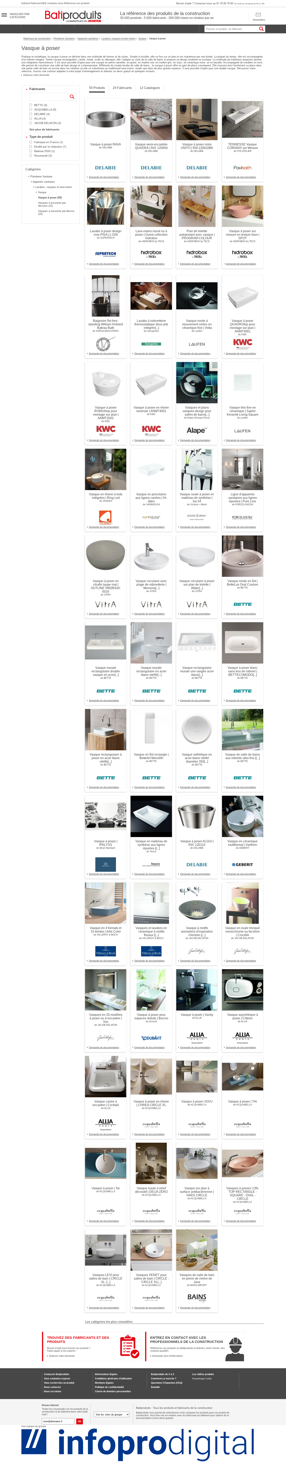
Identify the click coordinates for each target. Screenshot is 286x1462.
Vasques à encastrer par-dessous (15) (52, 204)
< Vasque (41, 192)
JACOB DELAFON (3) (47, 123)
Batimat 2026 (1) (44, 151)
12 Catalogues (150, 87)
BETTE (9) (40, 105)
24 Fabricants (122, 87)
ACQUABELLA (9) (45, 109)
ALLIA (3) (40, 118)
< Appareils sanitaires (43, 181)
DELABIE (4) (42, 114)
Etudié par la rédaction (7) (50, 146)
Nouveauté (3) (43, 155)
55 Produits (97, 87)
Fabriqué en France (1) (48, 142)
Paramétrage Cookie (202, 1378)
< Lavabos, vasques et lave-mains (52, 187)
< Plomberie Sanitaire (40, 176)
